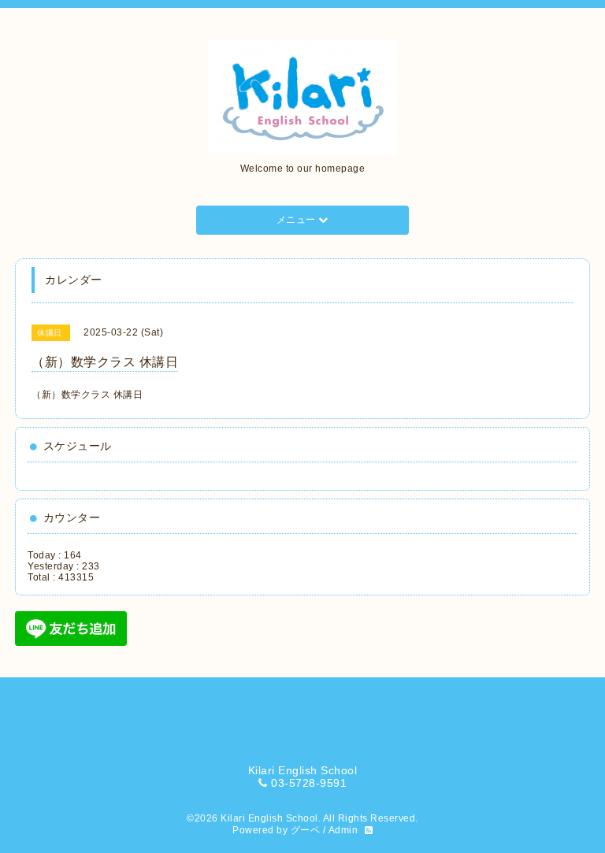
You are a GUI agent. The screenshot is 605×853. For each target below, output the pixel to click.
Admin (343, 830)
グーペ (306, 830)
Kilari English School (269, 818)
